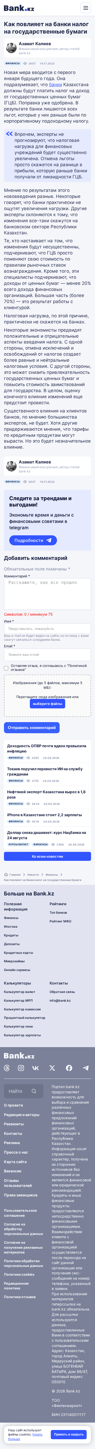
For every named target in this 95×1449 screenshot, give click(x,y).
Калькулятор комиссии (22, 1009)
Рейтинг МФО (60, 921)
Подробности (29, 540)
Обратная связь (62, 992)
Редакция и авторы (21, 1114)
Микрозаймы (14, 961)
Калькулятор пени (18, 1026)
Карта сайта (15, 1161)
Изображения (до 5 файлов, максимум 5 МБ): (47, 685)
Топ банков (58, 912)
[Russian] (66, 7)
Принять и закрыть (69, 1434)
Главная (15, 874)
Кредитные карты (18, 953)
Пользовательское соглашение (20, 1212)
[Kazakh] (73, 7)
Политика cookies (19, 1274)
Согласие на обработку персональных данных (23, 1229)
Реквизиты (14, 1124)
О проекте (13, 1105)
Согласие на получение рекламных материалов (23, 1247)
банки (55, 84)
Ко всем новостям (47, 856)
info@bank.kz (60, 1000)
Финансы (13, 63)
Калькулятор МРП (18, 1000)
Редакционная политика (16, 1285)
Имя (9, 621)
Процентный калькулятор (24, 1018)
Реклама (12, 1142)
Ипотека (10, 926)
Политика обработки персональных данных (23, 1263)
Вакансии (12, 1171)
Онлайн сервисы (17, 970)
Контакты (13, 1133)
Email (9, 646)
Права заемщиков (20, 1195)
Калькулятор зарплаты (22, 1035)
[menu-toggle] (85, 8)
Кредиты (11, 935)
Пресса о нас (16, 1152)
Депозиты (12, 944)
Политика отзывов (20, 1297)
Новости (33, 874)
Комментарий (17, 576)
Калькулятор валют (19, 992)
